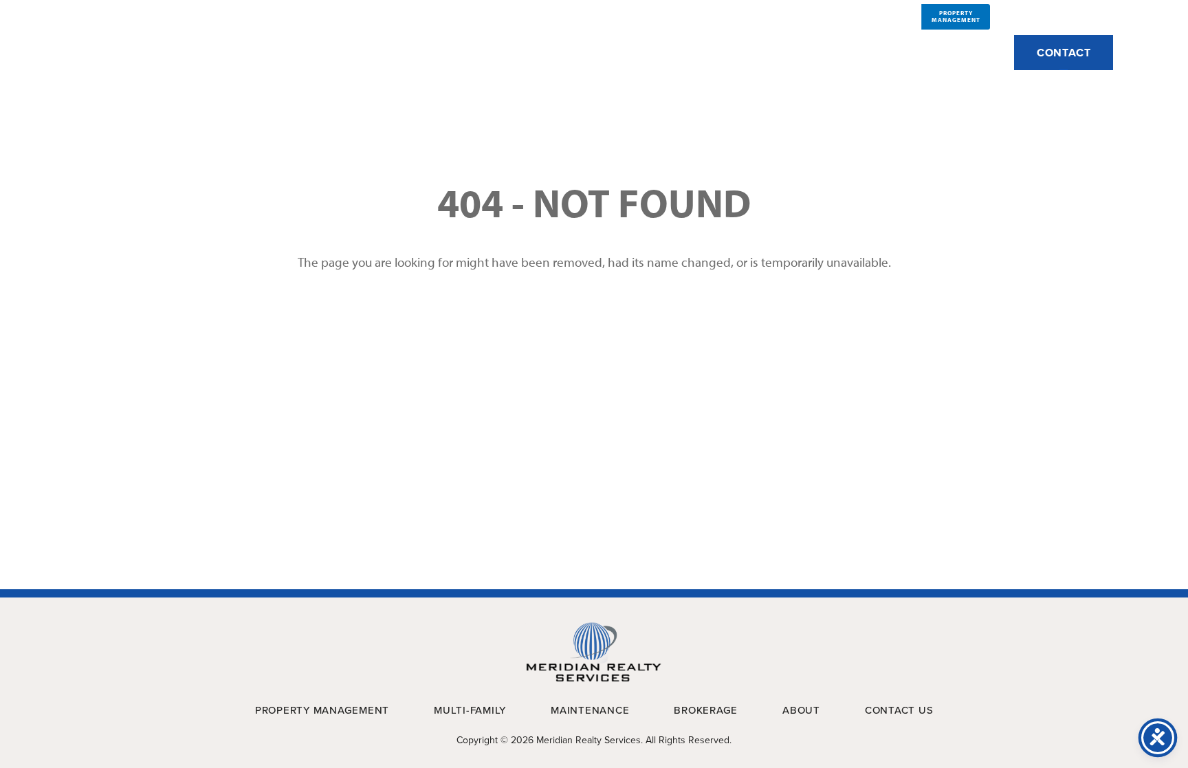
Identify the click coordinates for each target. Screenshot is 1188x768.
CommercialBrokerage (889, 16)
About (334, 52)
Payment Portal (1062, 15)
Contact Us (899, 710)
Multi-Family (628, 52)
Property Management (472, 52)
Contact (1064, 53)
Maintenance (754, 52)
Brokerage (877, 52)
